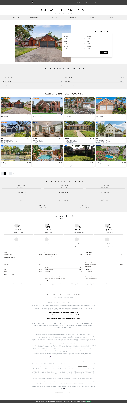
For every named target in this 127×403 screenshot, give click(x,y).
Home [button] (70, 2)
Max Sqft (89, 46)
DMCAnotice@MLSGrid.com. (82, 366)
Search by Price (73, 17)
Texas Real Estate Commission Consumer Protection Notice (63, 312)
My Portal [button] (83, 2)
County (63, 390)
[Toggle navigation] (37, 2)
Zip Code (70, 390)
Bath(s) (88, 41)
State (60, 390)
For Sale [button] (74, 2)
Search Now (104, 52)
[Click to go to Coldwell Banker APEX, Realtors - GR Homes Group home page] (33, 2)
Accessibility (54, 294)
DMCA (61, 294)
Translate (71, 392)
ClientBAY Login (68, 294)
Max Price (89, 36)
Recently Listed (54, 17)
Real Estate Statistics (34, 17)
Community (74, 390)
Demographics (92, 17)
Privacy (47, 294)
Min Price (66, 36)
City (66, 390)
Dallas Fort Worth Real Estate (54, 390)
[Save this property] (93, 98)
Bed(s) (65, 41)
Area (77, 390)
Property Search (15, 17)
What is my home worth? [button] (91, 2)
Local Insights (112, 17)
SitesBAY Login (77, 294)
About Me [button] (78, 2)
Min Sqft (66, 46)
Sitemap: (48, 390)
